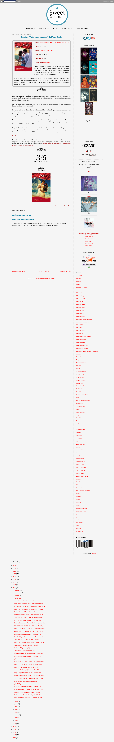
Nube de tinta (79, 383)
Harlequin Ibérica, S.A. (47, 50)
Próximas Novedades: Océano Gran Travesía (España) (29, 675)
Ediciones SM (79, 301)
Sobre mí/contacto (44, 28)
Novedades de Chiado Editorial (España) (25, 681)
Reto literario (79, 403)
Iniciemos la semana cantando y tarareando (87, 351)
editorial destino (80, 473)
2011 (14, 732)
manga (78, 493)
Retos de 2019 (89, 238)
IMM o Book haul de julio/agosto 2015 (25, 612)
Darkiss (78, 290)
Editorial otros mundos (82, 345)
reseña (77, 520)
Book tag (78, 281)
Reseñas (55, 28)
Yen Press (78, 421)
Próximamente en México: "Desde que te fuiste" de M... (30, 606)
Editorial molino (80, 342)
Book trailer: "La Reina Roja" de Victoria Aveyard (28, 603)
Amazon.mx (46, 62)
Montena (78, 365)
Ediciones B (79, 293)
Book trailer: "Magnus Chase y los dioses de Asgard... (29, 642)
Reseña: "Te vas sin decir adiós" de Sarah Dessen (28, 664)
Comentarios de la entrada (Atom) (45, 278)
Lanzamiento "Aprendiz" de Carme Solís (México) (28, 625)
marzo (16, 715)
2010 (14, 735)
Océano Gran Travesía (81, 386)
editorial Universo (80, 470)
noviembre (18, 593)
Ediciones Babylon (81, 296)
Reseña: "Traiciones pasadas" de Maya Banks (27, 667)
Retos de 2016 (89, 243)
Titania (78, 409)
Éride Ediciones (80, 531)
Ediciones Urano (80, 304)
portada (78, 517)
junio (16, 706)
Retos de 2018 (89, 240)
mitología (78, 499)
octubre (17, 595)
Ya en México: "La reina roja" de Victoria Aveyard (28, 617)
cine (77, 441)
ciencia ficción (79, 438)
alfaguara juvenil (80, 429)
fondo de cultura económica (83, 490)
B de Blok (78, 278)
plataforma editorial (81, 511)
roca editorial (79, 522)
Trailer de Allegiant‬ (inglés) (22, 648)
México (78, 368)
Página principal (30, 28)
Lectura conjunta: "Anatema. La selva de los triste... (28, 697)
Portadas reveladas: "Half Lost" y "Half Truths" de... (29, 695)
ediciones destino (80, 461)
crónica (78, 447)
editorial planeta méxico (82, 476)
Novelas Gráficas (80, 380)
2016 (14, 585)
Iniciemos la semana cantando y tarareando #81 (27, 620)
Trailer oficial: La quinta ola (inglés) (24, 650)
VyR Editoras (79, 418)
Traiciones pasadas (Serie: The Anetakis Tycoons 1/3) (54, 42)
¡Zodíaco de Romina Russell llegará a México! (27, 692)
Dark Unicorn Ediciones (82, 287)
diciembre (17, 590)
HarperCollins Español (82, 348)
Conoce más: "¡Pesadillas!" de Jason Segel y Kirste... (29, 631)
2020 (14, 574)
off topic (78, 505)
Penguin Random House (82, 395)
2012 (14, 729)
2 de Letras (79, 275)
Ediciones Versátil (80, 307)
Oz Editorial (79, 389)
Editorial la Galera (81, 339)
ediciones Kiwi (80, 458)
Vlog (77, 415)
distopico (78, 456)
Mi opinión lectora (81, 363)
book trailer (79, 435)
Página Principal (43, 271)
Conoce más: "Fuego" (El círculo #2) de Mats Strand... (29, 670)
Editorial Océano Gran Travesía (84, 319)
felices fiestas (79, 485)
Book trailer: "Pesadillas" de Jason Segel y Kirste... (28, 609)
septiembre (18, 598)
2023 (14, 565)
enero (16, 720)
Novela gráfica (80, 377)
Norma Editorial (80, 374)
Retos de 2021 (89, 235)
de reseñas (78, 453)
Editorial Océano (80, 316)
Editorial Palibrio (80, 325)
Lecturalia (78, 357)
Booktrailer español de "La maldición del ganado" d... (29, 623)
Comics (78, 284)
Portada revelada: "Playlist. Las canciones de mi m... (29, 614)
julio (16, 704)
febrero (17, 717)
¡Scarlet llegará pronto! (20, 684)
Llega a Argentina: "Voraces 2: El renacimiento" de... (29, 672)
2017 (14, 582)
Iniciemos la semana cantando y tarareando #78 (27, 686)
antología (78, 432)
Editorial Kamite (80, 313)
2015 (14, 588)
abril (16, 712)
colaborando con (80, 444)
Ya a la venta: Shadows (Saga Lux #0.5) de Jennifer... (29, 678)
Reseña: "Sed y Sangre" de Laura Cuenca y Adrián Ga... (30, 628)
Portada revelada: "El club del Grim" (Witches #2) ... (29, 689)
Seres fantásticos (80, 406)
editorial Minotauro (81, 467)
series (77, 525)
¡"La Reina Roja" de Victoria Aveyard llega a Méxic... (29, 653)
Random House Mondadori (83, 400)
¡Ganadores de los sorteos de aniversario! (25, 659)
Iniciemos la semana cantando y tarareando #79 (27, 656)
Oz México (79, 392)
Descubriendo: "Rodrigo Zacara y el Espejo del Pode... (29, 661)
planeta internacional (81, 508)
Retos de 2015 (89, 245)
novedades (78, 502)
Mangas (78, 360)
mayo (16, 709)
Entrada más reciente (19, 271)
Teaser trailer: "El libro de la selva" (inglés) (26, 645)
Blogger (93, 553)
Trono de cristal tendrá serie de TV (24, 601)
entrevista (78, 479)
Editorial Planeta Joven (82, 328)
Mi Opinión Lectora (67, 28)
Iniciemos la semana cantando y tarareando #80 (27, 634)
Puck (77, 397)
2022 (14, 568)
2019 (14, 576)
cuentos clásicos (80, 450)
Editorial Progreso (81, 331)
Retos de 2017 (89, 241)
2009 (14, 738)
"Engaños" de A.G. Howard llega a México (26, 639)
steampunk (79, 528)
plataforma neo (80, 514)
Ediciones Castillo (80, 299)
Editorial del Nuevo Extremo (83, 336)
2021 (14, 571)
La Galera (78, 354)
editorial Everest (80, 464)
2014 (14, 724)
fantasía (78, 482)
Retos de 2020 (89, 236)
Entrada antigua (65, 271)
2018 (14, 579)
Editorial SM (79, 333)
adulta (77, 424)
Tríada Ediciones (80, 412)
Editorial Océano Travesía (82, 322)
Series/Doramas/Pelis (82, 28)
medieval (78, 496)
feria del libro (79, 488)
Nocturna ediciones (81, 371)
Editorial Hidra (80, 310)
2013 (14, 726)
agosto (17, 701)
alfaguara (78, 427)
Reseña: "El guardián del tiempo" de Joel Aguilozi (28, 637)
